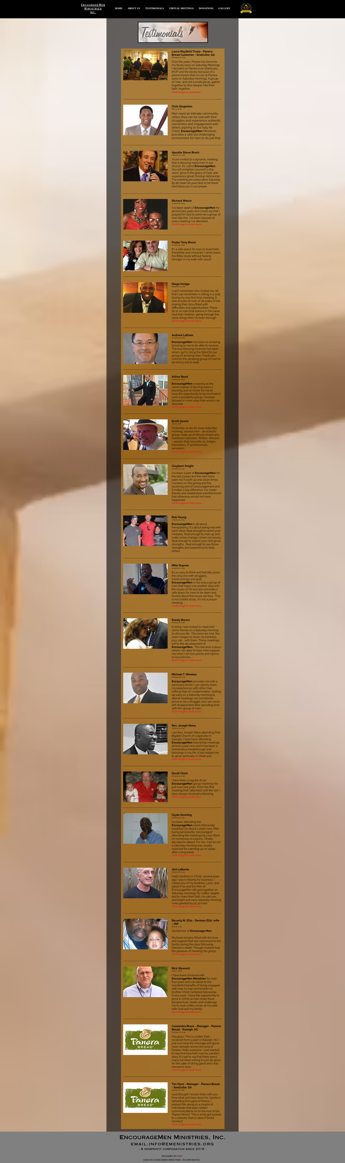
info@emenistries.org (181, 1144)
